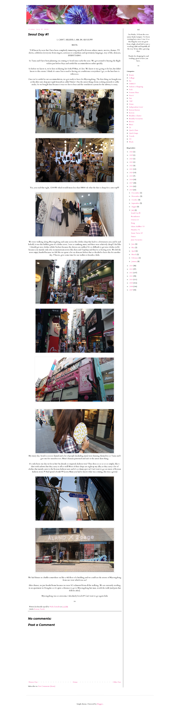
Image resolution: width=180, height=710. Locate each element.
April (134, 251)
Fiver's (131, 95)
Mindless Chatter (135, 116)
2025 (131, 155)
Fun (130, 98)
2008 (131, 286)
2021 (131, 169)
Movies (131, 121)
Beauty (131, 75)
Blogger (100, 704)
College (132, 78)
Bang (133, 223)
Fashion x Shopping (136, 86)
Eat (130, 81)
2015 (131, 190)
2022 (131, 165)
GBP (130, 101)
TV (130, 139)
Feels (131, 89)
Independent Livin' (136, 107)
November (136, 196)
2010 (131, 279)
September (136, 203)
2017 (131, 183)
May (133, 247)
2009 (131, 283)
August (134, 206)
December (136, 193)
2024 (131, 159)
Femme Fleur (134, 92)
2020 (131, 172)
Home (75, 682)
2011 (131, 276)
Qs (130, 127)
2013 (131, 269)
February (135, 258)
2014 (131, 266)
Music (131, 124)
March (134, 254)
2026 (131, 152)
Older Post (117, 682)
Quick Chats (133, 130)
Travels (42, 609)
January (135, 261)
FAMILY (132, 84)
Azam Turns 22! (137, 233)
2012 (131, 273)
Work (131, 142)
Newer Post (33, 682)
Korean (36, 609)
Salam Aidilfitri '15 (137, 226)
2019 (131, 176)
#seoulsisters (135, 216)
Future (133, 236)
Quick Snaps (133, 133)
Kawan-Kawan (134, 110)
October (135, 200)
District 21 (135, 220)
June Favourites (136, 240)
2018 (131, 179)
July (133, 210)
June (133, 244)
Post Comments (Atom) (46, 686)
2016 (131, 186)
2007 (131, 290)
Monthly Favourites (136, 118)
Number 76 (135, 230)
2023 (131, 162)
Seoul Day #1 (136, 213)
